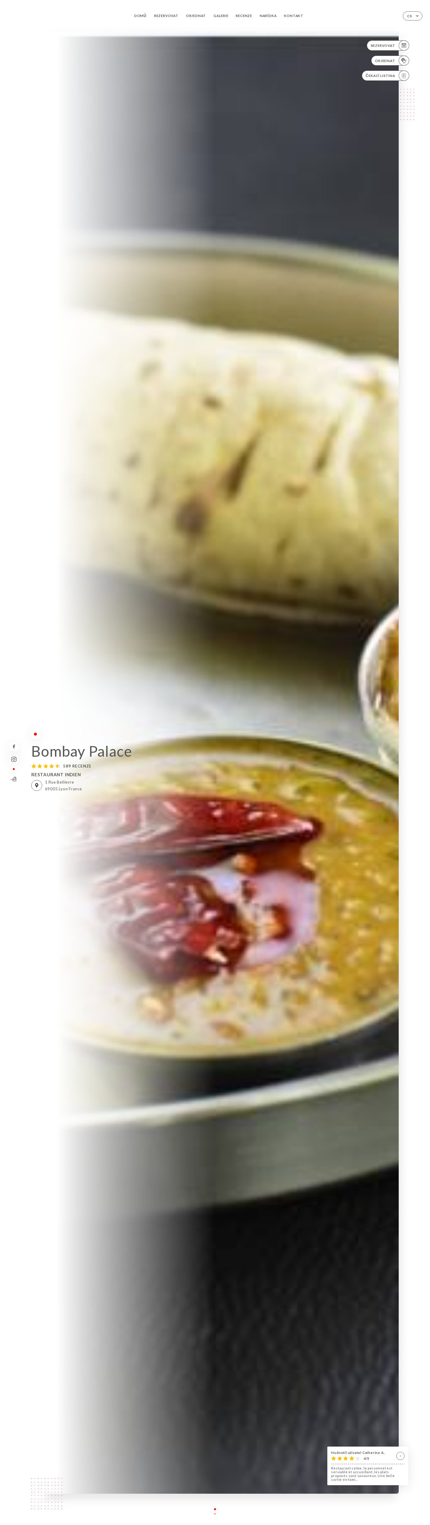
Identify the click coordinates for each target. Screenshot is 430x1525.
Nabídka (268, 16)
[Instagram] (14, 759)
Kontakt (293, 16)
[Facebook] (14, 747)
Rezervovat (166, 16)
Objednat (196, 16)
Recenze (244, 16)
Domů (140, 16)
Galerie (221, 16)
